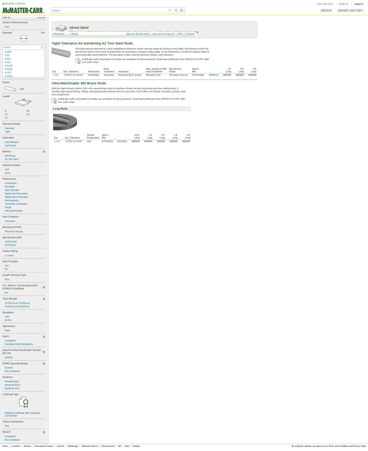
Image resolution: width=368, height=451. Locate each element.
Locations (15, 446)
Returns (27, 446)
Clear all (41, 17)
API (119, 446)
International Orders (44, 446)
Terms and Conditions (338, 446)
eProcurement (108, 446)
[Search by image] (181, 10)
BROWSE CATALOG (15, 3)
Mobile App (73, 446)
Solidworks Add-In (89, 446)
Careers (60, 446)
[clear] (170, 10)
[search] (42, 47)
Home (5, 446)
